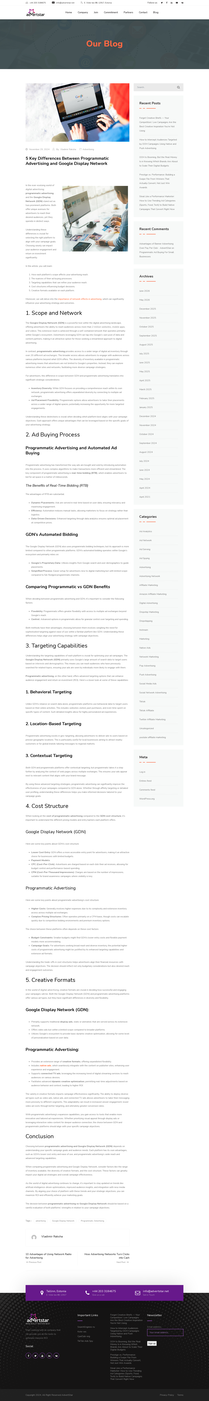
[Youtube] (175, 3)
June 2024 (144, 470)
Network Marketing (149, 656)
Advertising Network (149, 576)
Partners (128, 12)
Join (96, 12)
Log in (142, 771)
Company (83, 12)
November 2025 (147, 317)
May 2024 (144, 479)
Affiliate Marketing (148, 585)
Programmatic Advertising (92, 1220)
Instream (143, 629)
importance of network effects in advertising (80, 299)
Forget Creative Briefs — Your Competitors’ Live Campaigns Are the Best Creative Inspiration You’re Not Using (126, 1319)
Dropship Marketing (149, 612)
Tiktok (142, 701)
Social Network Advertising (152, 692)
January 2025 (146, 407)
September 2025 (148, 335)
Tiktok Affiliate (146, 710)
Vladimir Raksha (68, 149)
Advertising (88, 149)
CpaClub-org (83, 1336)
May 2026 (144, 299)
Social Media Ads (148, 683)
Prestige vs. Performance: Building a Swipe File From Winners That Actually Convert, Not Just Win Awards (125, 1359)
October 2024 (146, 434)
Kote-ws (81, 1331)
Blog (155, 12)
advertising (41, 1220)
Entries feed (145, 780)
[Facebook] (165, 3)
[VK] (180, 3)
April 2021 (144, 496)
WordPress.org (147, 798)
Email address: (154, 1327)
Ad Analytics (145, 531)
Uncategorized (146, 728)
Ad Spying (144, 558)
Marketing (144, 638)
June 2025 (144, 362)
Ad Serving (144, 549)
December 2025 (147, 308)
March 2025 (145, 389)
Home (68, 12)
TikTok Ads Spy (85, 1341)
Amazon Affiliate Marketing (152, 594)
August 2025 (146, 344)
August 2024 (146, 452)
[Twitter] (160, 3)
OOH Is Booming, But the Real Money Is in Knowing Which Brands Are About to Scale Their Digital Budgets (158, 161)
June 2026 (144, 291)
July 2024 (144, 461)
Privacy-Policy (167, 1395)
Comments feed (147, 789)
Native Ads (145, 647)
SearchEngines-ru (86, 1327)
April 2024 (144, 488)
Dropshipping (145, 621)
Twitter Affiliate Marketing (152, 719)
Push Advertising (147, 674)
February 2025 (146, 398)
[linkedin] (170, 3)
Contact (143, 12)
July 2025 (144, 353)
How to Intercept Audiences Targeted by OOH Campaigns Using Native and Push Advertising (158, 144)
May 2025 (144, 371)
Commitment (111, 12)
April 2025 (144, 380)
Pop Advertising (147, 665)
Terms (180, 1395)
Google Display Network (63, 1220)
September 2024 (148, 443)
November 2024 (147, 425)
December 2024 (147, 416)
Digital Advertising (148, 603)
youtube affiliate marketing (152, 737)
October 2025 (146, 326)
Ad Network (145, 540)
